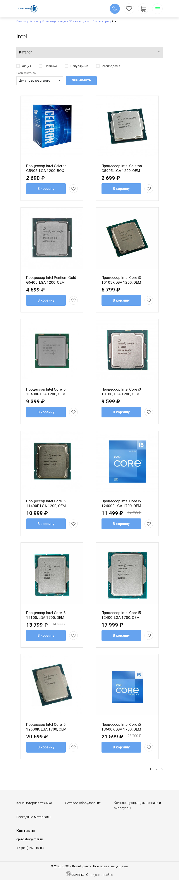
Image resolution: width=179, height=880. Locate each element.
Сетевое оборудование (83, 803)
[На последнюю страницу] (161, 769)
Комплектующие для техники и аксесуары (137, 805)
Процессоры (101, 21)
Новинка (51, 66)
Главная (21, 21)
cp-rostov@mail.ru (29, 839)
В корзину (46, 189)
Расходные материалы (33, 817)
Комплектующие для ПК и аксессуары (65, 21)
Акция (26, 66)
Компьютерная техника (34, 803)
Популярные (79, 66)
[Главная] (30, 8)
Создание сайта (99, 875)
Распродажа (111, 66)
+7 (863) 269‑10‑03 (30, 848)
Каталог (34, 21)
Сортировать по (26, 73)
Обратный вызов (115, 8)
